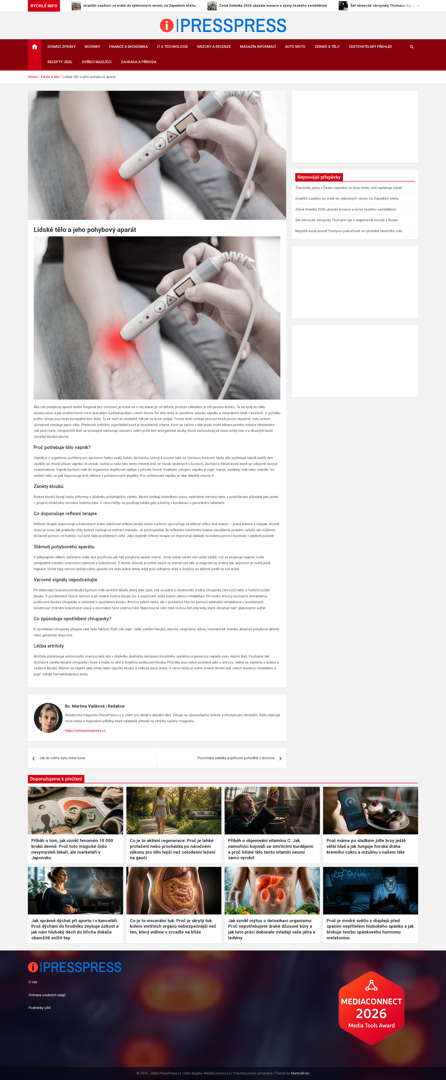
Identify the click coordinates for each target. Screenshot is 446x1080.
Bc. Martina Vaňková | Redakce (95, 706)
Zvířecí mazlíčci (97, 62)
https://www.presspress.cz (85, 731)
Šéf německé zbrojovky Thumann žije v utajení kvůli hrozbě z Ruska (346, 220)
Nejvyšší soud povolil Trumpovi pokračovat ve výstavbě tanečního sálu (348, 231)
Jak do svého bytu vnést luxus (62, 758)
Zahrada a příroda (138, 62)
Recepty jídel (60, 62)
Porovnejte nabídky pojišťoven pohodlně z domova (236, 758)
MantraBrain (300, 1073)
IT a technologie (172, 47)
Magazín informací (258, 47)
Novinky (92, 47)
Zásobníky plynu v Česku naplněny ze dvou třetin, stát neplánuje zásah (348, 188)
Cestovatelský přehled (370, 47)
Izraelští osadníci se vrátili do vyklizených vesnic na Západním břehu (347, 198)
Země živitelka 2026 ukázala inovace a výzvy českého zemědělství (345, 209)
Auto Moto (295, 47)
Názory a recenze (214, 47)
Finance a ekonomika (128, 47)
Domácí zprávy (61, 47)
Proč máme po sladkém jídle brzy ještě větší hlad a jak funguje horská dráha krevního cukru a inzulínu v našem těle (366, 846)
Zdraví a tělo (327, 47)
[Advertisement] (355, 126)
